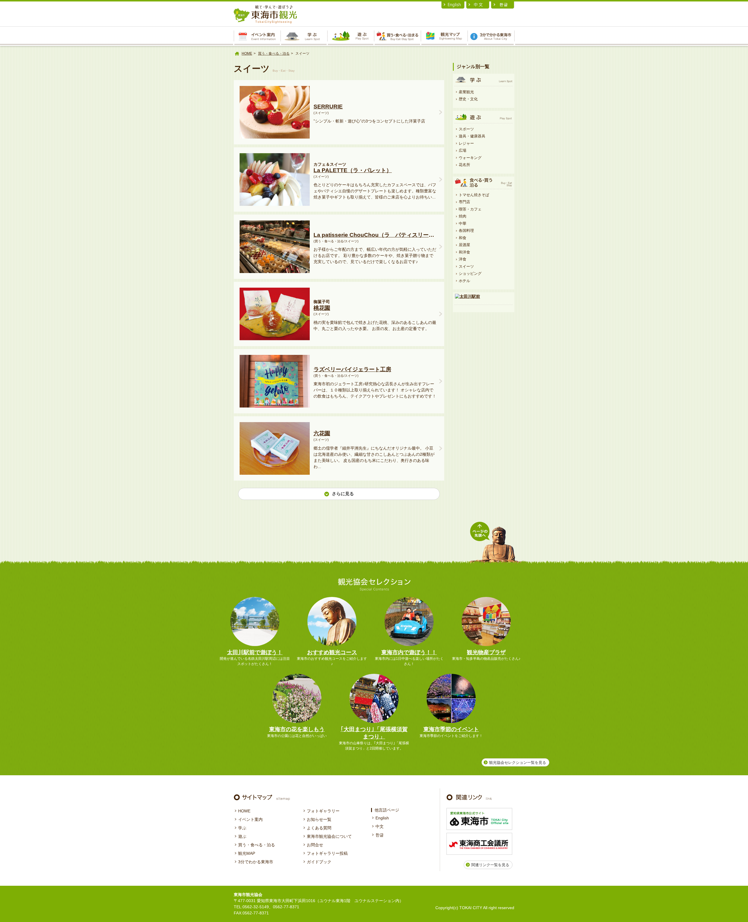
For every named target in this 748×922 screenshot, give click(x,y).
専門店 (464, 202)
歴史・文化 (468, 99)
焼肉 (462, 216)
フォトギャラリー (323, 811)
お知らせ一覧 (319, 819)
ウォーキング (470, 158)
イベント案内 (250, 819)
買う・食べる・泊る (274, 53)
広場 (462, 150)
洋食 (462, 259)
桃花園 (322, 308)
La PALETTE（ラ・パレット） (353, 170)
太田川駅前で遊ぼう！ (255, 652)
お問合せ (315, 844)
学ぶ (242, 828)
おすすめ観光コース (332, 652)
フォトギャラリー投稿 (327, 853)
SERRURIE (328, 106)
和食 (462, 238)
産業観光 (466, 92)
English (382, 818)
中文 (379, 826)
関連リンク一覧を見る (490, 865)
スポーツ (466, 129)
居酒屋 (464, 245)
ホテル (464, 281)
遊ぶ (242, 836)
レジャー (466, 143)
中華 (462, 223)
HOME (247, 53)
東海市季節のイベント (451, 729)
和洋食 (464, 252)
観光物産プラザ (486, 652)
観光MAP (246, 853)
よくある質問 (319, 828)
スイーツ (466, 266)
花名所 (464, 165)
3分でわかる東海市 (255, 861)
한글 (379, 835)
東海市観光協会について (329, 836)
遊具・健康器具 (472, 136)
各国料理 (466, 230)
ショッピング (470, 273)
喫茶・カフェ (470, 209)
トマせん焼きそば (474, 195)
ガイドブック (319, 861)
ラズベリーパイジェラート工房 (352, 369)
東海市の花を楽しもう (297, 729)
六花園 (322, 433)
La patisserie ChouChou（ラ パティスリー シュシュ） (375, 235)
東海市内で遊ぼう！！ (409, 652)
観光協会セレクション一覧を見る (517, 762)
